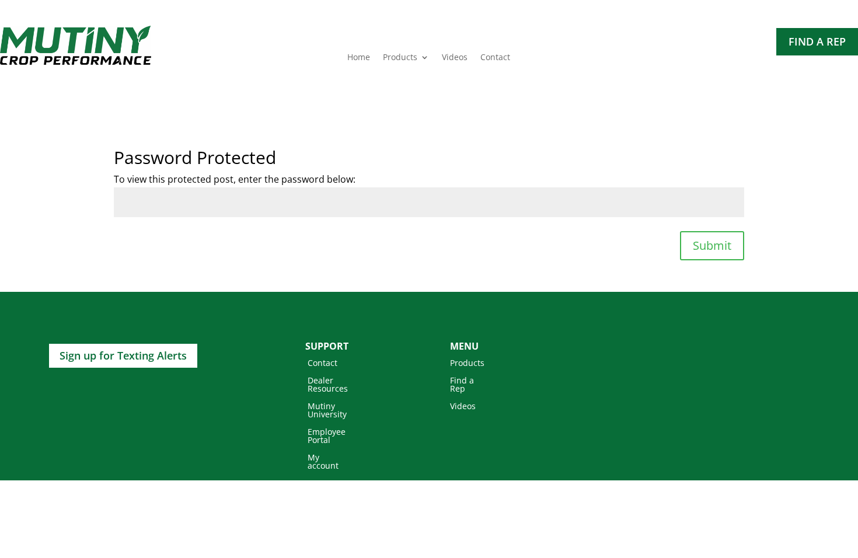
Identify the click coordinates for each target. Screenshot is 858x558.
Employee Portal (327, 436)
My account (323, 462)
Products (400, 57)
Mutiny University (327, 411)
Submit (712, 245)
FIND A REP (817, 41)
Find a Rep (462, 385)
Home (358, 57)
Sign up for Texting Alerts (123, 355)
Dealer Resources (328, 385)
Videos (455, 57)
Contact (495, 57)
